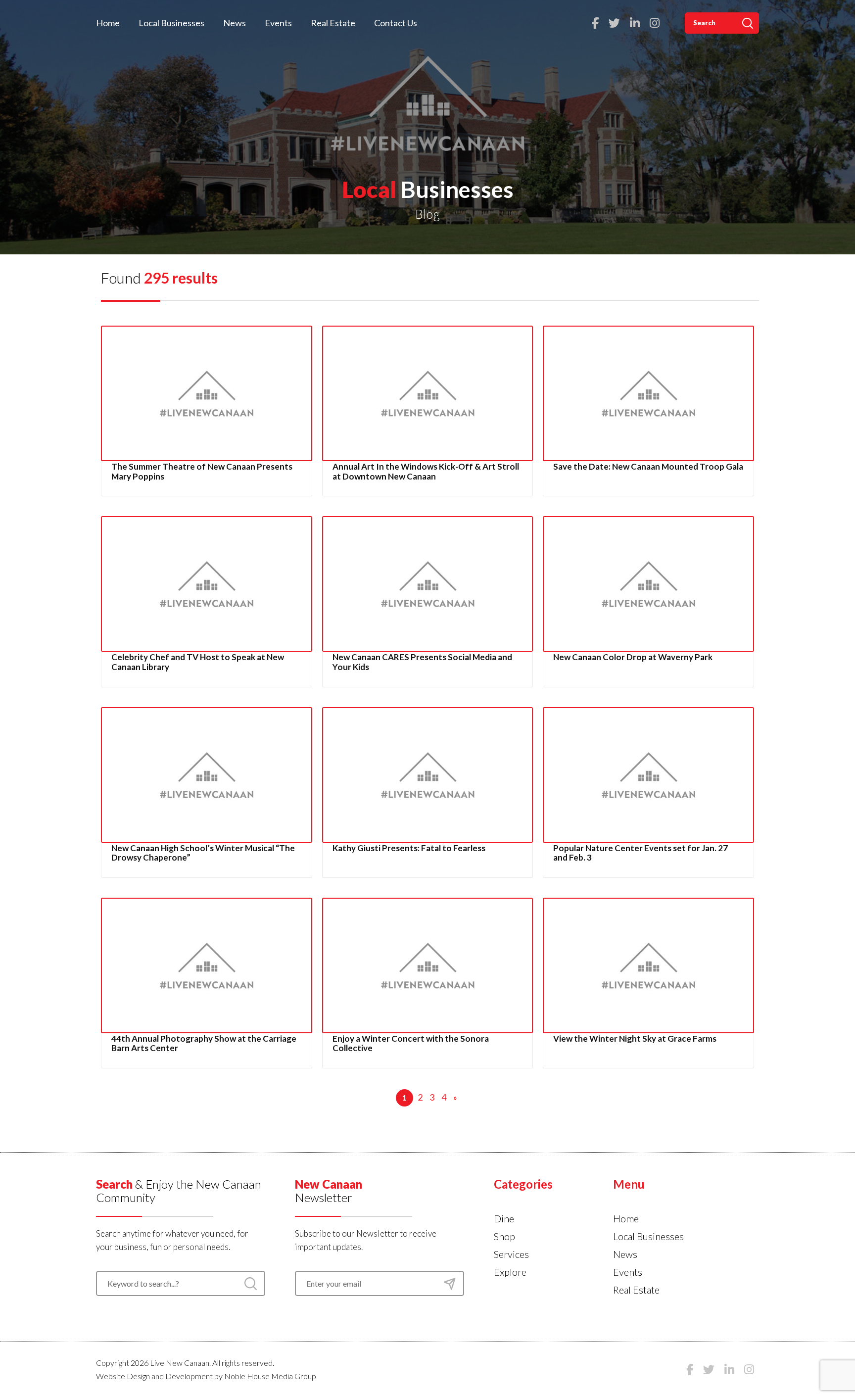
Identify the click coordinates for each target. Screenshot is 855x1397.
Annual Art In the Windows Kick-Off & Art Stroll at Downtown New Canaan (425, 471)
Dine (504, 1218)
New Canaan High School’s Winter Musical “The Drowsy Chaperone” (203, 853)
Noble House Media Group (270, 1376)
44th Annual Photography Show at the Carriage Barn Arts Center (203, 1043)
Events (278, 22)
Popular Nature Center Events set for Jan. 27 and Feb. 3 (640, 853)
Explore (510, 1272)
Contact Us (395, 22)
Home (108, 22)
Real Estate (333, 22)
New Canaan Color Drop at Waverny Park (632, 657)
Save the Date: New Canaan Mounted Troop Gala (648, 466)
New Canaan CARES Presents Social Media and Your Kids (422, 662)
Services (511, 1254)
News (234, 22)
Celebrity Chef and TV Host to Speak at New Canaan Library (197, 662)
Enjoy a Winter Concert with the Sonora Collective (410, 1043)
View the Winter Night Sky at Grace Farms (634, 1038)
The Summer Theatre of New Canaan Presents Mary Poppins (201, 471)
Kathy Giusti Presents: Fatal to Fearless (408, 848)
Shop (504, 1236)
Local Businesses (171, 22)
